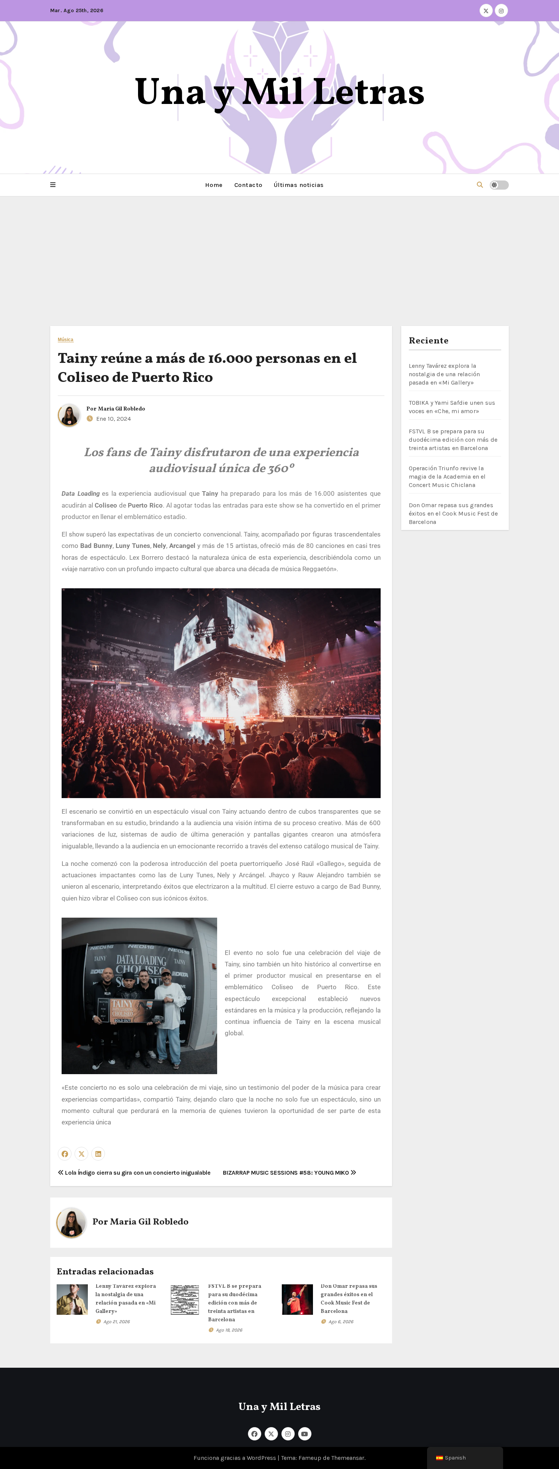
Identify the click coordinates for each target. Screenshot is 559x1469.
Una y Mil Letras (279, 94)
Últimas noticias (299, 184)
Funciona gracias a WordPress (236, 1457)
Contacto (248, 184)
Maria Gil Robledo (121, 409)
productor (76, 517)
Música (66, 339)
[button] (53, 185)
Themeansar (347, 1457)
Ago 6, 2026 (341, 1321)
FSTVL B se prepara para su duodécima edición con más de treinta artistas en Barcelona (234, 1303)
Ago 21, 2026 (116, 1321)
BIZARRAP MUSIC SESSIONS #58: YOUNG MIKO (286, 1172)
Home (214, 184)
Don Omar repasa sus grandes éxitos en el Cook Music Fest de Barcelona (453, 513)
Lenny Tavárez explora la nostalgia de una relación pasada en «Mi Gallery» (444, 374)
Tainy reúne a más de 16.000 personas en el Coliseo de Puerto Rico (207, 368)
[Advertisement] (279, 253)
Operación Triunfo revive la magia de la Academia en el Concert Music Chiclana (447, 477)
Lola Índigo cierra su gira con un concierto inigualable (137, 1172)
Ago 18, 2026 (229, 1330)
